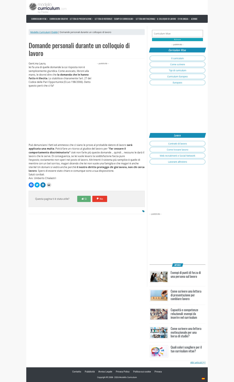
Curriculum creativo (59, 18)
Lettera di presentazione (81, 18)
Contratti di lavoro (177, 143)
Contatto (76, 371)
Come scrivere (177, 64)
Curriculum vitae (38, 18)
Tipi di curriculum (177, 70)
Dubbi (55, 32)
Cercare (178, 39)
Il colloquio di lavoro (166, 18)
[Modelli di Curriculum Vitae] (203, 379)
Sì (86, 199)
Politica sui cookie (142, 371)
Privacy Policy (123, 371)
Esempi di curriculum (123, 18)
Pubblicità (90, 371)
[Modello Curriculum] (48, 8)
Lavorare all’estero (177, 161)
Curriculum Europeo (177, 76)
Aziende (194, 18)
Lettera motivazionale (145, 18)
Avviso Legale (105, 371)
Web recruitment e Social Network (177, 155)
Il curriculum (177, 58)
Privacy (158, 371)
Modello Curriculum (40, 32)
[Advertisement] (121, 85)
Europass (177, 82)
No (101, 199)
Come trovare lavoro (177, 149)
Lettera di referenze (103, 18)
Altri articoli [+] (197, 362)
